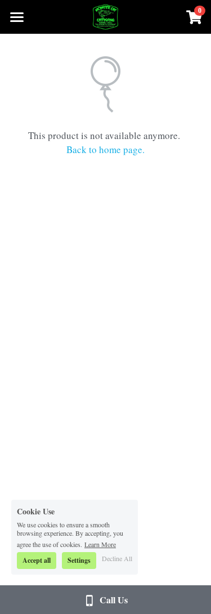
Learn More (100, 544)
